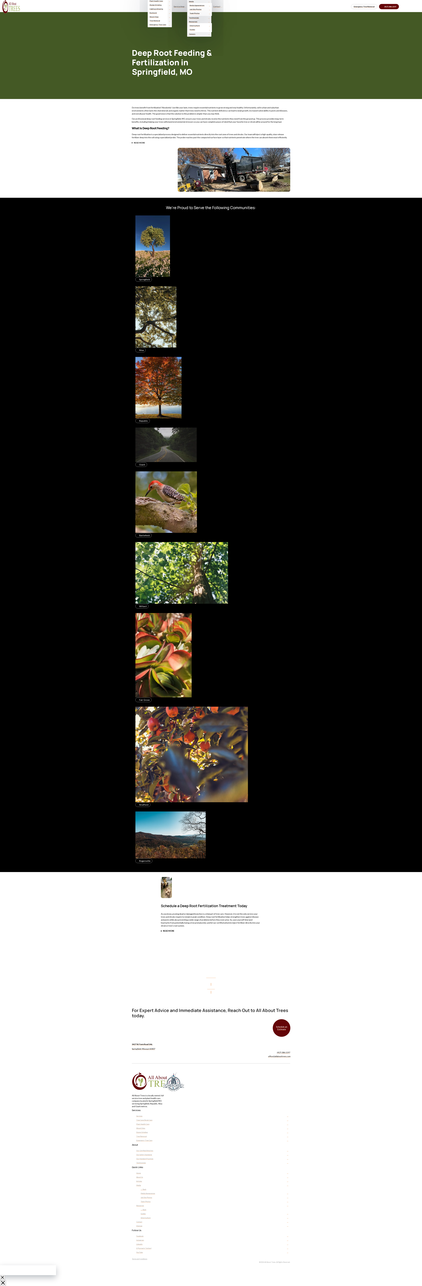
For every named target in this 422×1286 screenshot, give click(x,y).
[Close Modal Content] (3, 1283)
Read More (139, 143)
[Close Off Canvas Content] (2, 1277)
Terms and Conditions (139, 1259)
